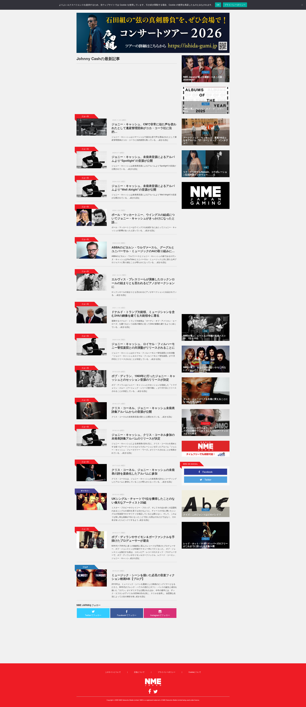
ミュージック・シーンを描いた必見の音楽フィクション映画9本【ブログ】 (143, 577)
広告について (139, 672)
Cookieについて (195, 672)
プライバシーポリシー (166, 672)
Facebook (206, 471)
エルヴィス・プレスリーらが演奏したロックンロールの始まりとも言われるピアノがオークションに (143, 283)
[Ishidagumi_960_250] (152, 33)
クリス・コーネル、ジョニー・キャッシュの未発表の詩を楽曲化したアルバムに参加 (143, 471)
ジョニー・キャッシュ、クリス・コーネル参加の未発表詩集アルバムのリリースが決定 (143, 436)
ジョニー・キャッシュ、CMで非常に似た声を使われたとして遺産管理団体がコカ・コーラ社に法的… (144, 128)
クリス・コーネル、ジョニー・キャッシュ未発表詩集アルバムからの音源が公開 (143, 410)
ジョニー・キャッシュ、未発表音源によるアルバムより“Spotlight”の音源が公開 (143, 159)
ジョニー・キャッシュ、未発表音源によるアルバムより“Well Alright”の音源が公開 (143, 188)
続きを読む (163, 139)
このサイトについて (113, 672)
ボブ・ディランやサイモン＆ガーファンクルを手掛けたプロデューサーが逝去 (143, 539)
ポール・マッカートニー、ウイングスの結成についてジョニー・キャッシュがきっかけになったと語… (143, 218)
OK (218, 5)
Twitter (206, 479)
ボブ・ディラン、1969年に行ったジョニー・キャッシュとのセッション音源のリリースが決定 (143, 378)
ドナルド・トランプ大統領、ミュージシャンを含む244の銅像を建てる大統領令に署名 (143, 314)
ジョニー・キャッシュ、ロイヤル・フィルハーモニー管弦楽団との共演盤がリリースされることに (143, 346)
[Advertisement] (126, 88)
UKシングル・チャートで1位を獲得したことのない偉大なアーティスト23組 (143, 500)
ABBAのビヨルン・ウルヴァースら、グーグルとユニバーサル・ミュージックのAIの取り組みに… (143, 249)
